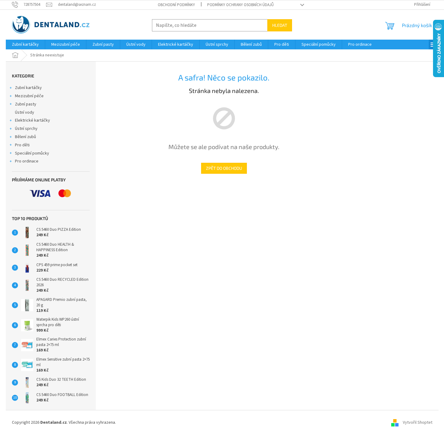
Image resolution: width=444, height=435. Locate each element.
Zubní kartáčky (28, 88)
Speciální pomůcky (32, 153)
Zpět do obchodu (224, 168)
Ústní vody (24, 112)
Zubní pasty (25, 104)
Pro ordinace (26, 161)
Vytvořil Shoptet (417, 422)
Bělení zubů (25, 137)
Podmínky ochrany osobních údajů (240, 5)
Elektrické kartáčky (32, 120)
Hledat (279, 25)
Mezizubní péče (29, 96)
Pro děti (22, 145)
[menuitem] (25, 44)
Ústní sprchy (26, 129)
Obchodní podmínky (176, 5)
